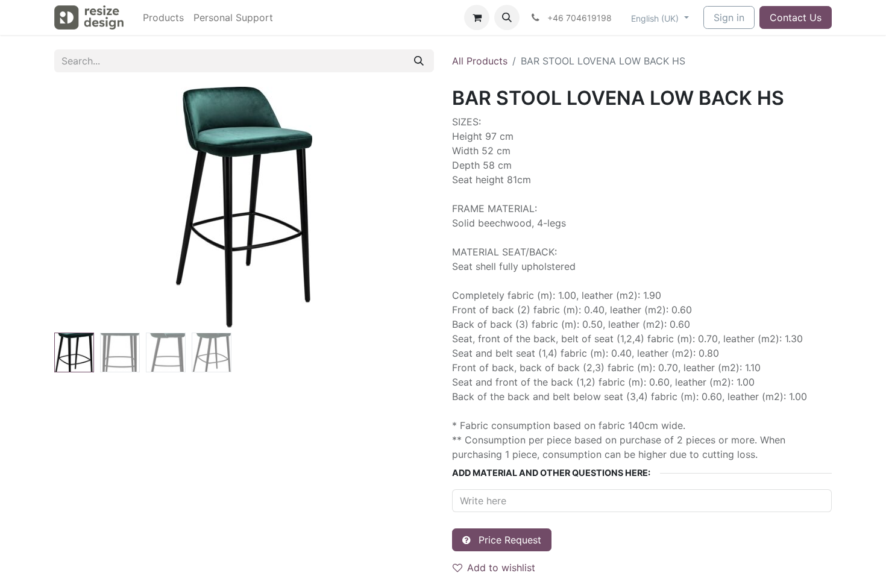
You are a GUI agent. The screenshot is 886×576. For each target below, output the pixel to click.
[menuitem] (163, 17)
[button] (507, 17)
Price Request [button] (508, 540)
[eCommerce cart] (476, 17)
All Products (479, 61)
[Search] (419, 60)
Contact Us (796, 17)
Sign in (729, 17)
